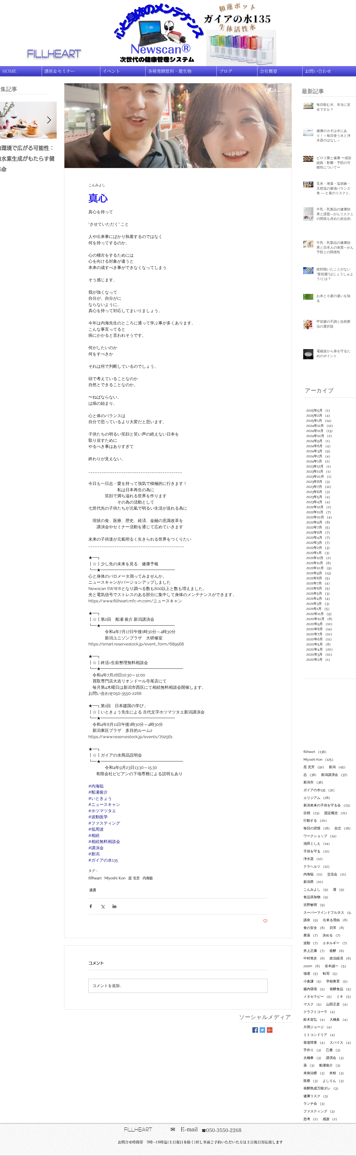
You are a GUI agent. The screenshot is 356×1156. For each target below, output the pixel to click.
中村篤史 (315, 958)
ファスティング (320, 1111)
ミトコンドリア (320, 1035)
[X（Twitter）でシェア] (102, 906)
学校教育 (337, 981)
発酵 (337, 951)
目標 (312, 813)
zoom (312, 966)
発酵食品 (341, 989)
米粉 (337, 1073)
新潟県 (314, 882)
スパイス (341, 1042)
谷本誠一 (336, 966)
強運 (311, 973)
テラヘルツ (317, 866)
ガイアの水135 (319, 790)
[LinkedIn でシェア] (114, 906)
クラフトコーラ (320, 1012)
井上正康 (314, 951)
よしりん (334, 1081)
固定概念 (336, 813)
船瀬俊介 (330, 1065)
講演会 (336, 1058)
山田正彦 (337, 1004)
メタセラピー (318, 996)
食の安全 (315, 928)
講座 (311, 920)
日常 (338, 928)
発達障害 (315, 1042)
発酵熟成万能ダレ (321, 1088)
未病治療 (314, 1073)
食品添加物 (316, 897)
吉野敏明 (315, 905)
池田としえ (317, 843)
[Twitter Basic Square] (262, 1030)
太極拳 (313, 1058)
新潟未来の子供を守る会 (327, 805)
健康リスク (316, 1096)
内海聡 (148, 878)
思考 (311, 1119)
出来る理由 (336, 920)
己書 (334, 1050)
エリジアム (317, 798)
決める (332, 935)
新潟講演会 (335, 775)
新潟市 (314, 782)
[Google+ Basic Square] (269, 1030)
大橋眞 (339, 1019)
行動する (316, 820)
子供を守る (317, 851)
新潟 (338, 767)
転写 (331, 973)
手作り (313, 1050)
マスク (313, 1004)
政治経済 (341, 958)
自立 (343, 828)
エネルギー (336, 943)
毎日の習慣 (317, 828)
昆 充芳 (134, 878)
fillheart (54, 53)
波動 (311, 943)
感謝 (331, 1119)
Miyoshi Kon (114, 878)
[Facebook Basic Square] (255, 1030)
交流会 (337, 874)
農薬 (311, 935)
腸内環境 (315, 989)
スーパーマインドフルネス (328, 912)
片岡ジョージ (318, 1027)
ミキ (344, 996)
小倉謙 (313, 981)
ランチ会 (314, 1103)
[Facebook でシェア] (90, 906)
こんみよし (316, 889)
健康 (92, 890)
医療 (311, 1081)
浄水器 (314, 859)
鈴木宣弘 (315, 1019)
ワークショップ (320, 836)
